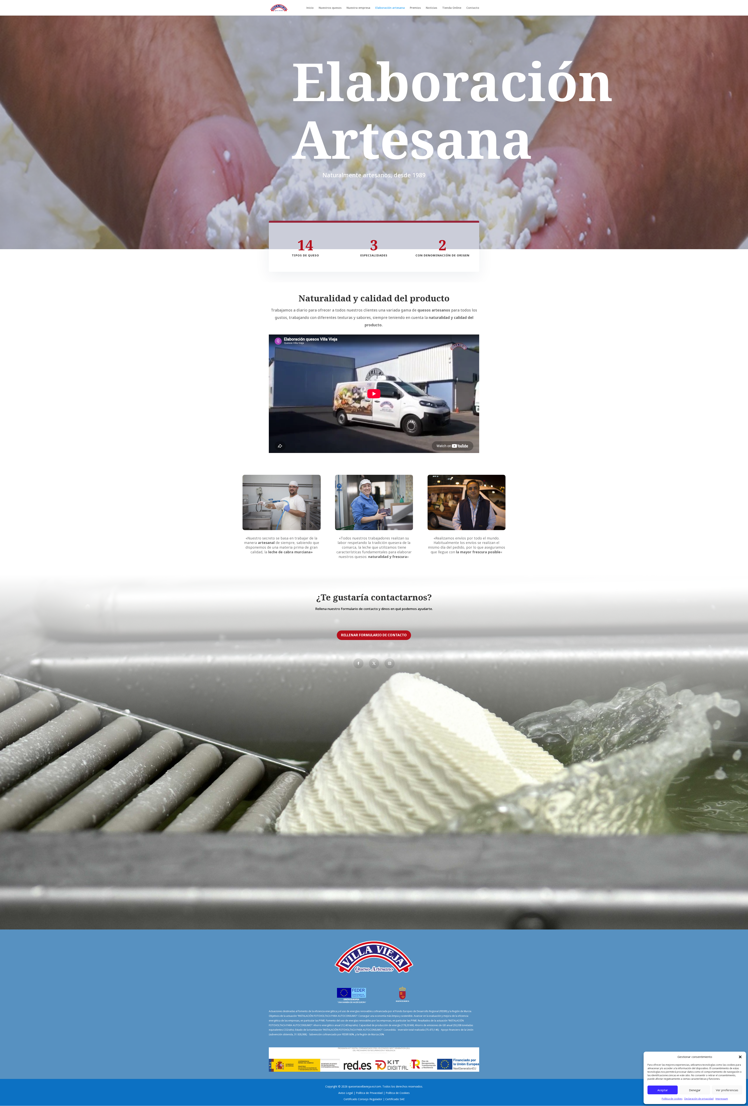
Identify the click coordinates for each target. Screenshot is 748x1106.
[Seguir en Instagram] (390, 663)
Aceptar (662, 1090)
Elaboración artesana (390, 8)
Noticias (431, 8)
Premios (415, 8)
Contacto (472, 8)
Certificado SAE (395, 1099)
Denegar (695, 1090)
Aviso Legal (345, 1093)
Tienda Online (451, 8)
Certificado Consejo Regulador (363, 1099)
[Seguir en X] (374, 663)
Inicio (310, 8)
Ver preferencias (727, 1090)
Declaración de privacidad (699, 1098)
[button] (740, 1057)
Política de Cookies (398, 1093)
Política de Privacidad (369, 1093)
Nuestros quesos (330, 8)
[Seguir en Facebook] (358, 663)
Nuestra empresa (358, 8)
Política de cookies (672, 1098)
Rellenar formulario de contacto (374, 635)
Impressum (721, 1098)
